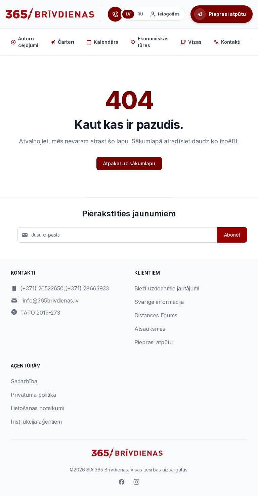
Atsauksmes (149, 328)
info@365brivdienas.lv (51, 300)
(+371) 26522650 (41, 288)
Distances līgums (155, 315)
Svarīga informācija (159, 301)
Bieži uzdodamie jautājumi (166, 288)
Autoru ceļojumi (28, 42)
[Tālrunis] (115, 14)
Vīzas (195, 42)
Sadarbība (24, 381)
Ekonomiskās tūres (153, 42)
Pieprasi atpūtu (153, 342)
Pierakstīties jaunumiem (129, 213)
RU (140, 13)
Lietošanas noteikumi (37, 408)
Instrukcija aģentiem (36, 421)
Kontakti (231, 42)
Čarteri (66, 42)
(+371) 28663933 (87, 288)
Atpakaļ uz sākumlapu (129, 163)
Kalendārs (106, 42)
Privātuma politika (33, 394)
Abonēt (232, 235)
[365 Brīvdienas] (49, 14)
